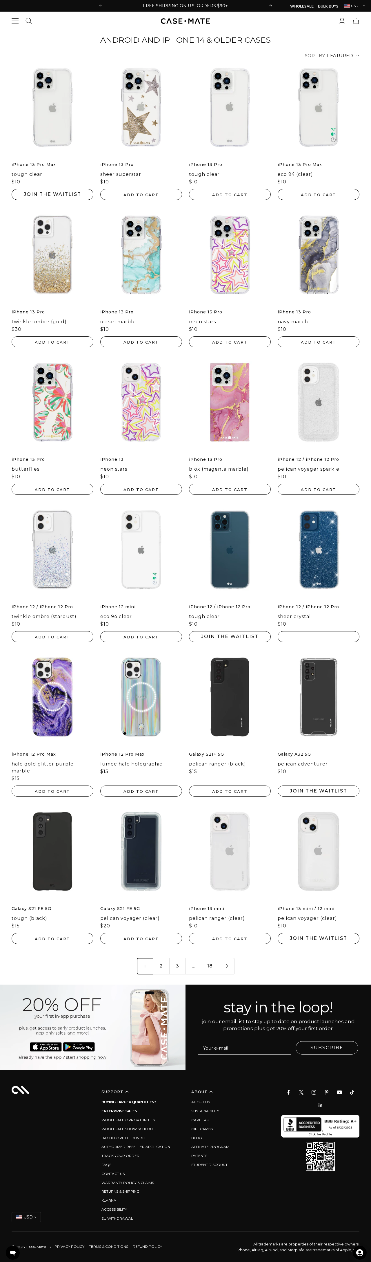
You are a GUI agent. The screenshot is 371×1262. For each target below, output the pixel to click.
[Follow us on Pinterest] (326, 1092)
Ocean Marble (118, 321)
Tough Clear (27, 174)
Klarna (108, 1200)
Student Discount (209, 1164)
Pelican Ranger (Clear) (217, 918)
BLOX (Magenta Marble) (219, 469)
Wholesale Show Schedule (129, 1129)
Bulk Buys (328, 6)
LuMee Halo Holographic (131, 764)
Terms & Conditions (108, 1246)
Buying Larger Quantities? (128, 1102)
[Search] (30, 21)
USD (355, 5)
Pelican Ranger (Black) (217, 764)
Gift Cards (202, 1129)
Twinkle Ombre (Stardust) (44, 616)
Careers (199, 1120)
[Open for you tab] (360, 1253)
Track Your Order (120, 1155)
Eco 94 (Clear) (295, 174)
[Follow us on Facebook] (288, 1092)
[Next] (226, 966)
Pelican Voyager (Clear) (130, 918)
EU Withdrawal (117, 1218)
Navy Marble (294, 321)
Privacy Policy (69, 1246)
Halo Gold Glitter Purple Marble (43, 767)
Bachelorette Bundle (124, 1138)
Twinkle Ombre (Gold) (39, 321)
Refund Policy (147, 1246)
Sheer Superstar (120, 174)
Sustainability (205, 1111)
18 (210, 966)
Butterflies (25, 469)
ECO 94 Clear (116, 616)
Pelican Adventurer (303, 764)
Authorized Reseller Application (135, 1146)
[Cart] (355, 20)
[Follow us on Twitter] (301, 1092)
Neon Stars (202, 321)
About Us (200, 1102)
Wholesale (302, 6)
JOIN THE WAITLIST (52, 194)
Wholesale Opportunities (128, 1120)
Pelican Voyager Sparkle (308, 469)
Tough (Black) (29, 918)
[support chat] (13, 1253)
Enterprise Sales (119, 1111)
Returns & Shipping (120, 1191)
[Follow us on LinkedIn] (320, 1105)
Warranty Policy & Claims (127, 1182)
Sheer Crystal (294, 616)
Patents (199, 1155)
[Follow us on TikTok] (352, 1092)
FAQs (106, 1164)
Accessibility (114, 1209)
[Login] (342, 20)
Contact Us (113, 1173)
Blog (196, 1138)
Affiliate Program (210, 1146)
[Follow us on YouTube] (339, 1092)
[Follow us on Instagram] (314, 1092)
